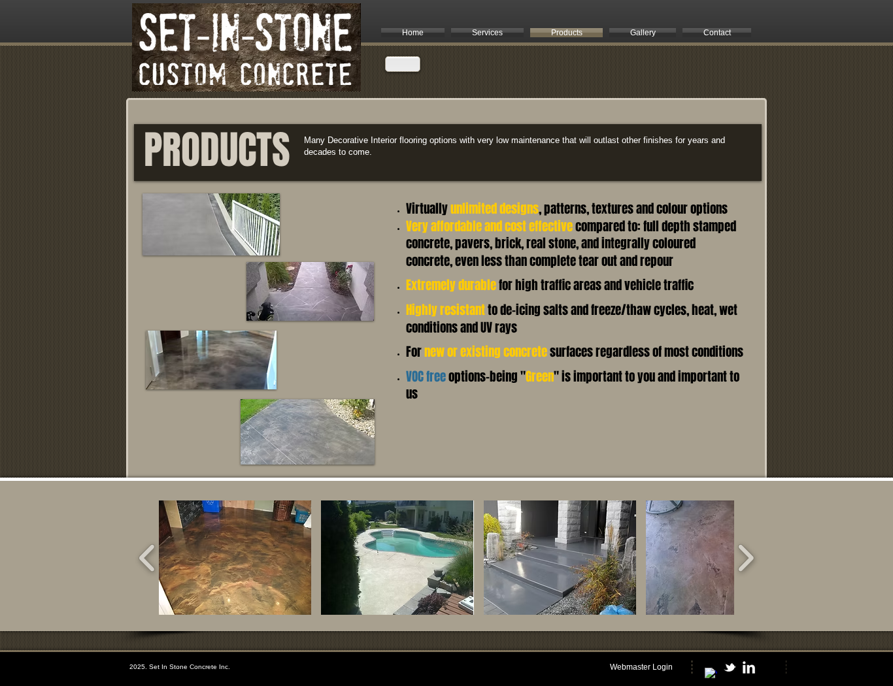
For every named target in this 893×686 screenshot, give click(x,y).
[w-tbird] (730, 667)
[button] (235, 557)
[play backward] (147, 557)
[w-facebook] (711, 674)
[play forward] (745, 557)
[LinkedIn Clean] (749, 667)
